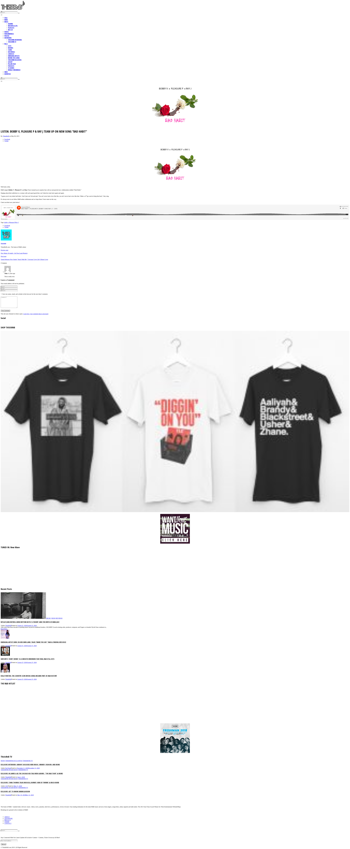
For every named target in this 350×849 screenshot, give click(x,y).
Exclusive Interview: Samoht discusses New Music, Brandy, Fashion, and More (30, 764)
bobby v (6, 222)
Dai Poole (8, 768)
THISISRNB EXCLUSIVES (15, 60)
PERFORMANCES (9, 34)
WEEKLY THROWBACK (14, 70)
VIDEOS (6, 32)
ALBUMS (10, 24)
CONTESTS (11, 54)
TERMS (6, 822)
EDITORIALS (11, 52)
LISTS (9, 46)
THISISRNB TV (12, 42)
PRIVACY (7, 820)
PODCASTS (11, 66)
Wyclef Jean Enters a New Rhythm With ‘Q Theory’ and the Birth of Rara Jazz (30, 622)
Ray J (17, 222)
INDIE (6, 72)
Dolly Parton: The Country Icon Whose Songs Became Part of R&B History (29, 676)
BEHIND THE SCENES (14, 58)
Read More (4, 629)
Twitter (6, 141)
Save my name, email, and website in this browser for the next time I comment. (25, 294)
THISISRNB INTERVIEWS (15, 40)
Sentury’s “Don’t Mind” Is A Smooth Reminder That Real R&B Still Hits (27, 659)
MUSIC (6, 22)
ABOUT (7, 817)
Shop (5, 18)
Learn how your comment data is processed (35, 314)
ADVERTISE (7, 74)
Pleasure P (12, 222)
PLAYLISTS (11, 28)
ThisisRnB (6, 136)
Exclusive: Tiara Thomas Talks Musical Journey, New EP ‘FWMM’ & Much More (30, 782)
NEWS (6, 20)
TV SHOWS (11, 68)
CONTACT (7, 823)
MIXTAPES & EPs (13, 26)
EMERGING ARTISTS (14, 56)
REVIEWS (10, 48)
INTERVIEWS (8, 38)
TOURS (10, 50)
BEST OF (10, 30)
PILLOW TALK (12, 64)
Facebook (7, 139)
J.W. (6, 786)
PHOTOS (6, 36)
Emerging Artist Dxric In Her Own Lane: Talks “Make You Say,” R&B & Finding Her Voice (33, 642)
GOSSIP (10, 62)
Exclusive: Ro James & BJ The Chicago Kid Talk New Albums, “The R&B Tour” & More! (32, 773)
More (6, 44)
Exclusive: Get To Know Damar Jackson (15, 791)
